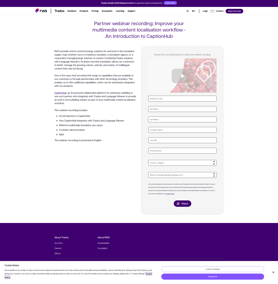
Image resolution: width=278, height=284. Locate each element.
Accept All (212, 276)
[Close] (273, 272)
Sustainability (103, 243)
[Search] (187, 11)
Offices (57, 253)
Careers (58, 248)
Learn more (170, 3)
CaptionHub (60, 92)
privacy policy (170, 193)
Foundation (103, 248)
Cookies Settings (213, 269)
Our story (58, 243)
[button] (41, 10)
